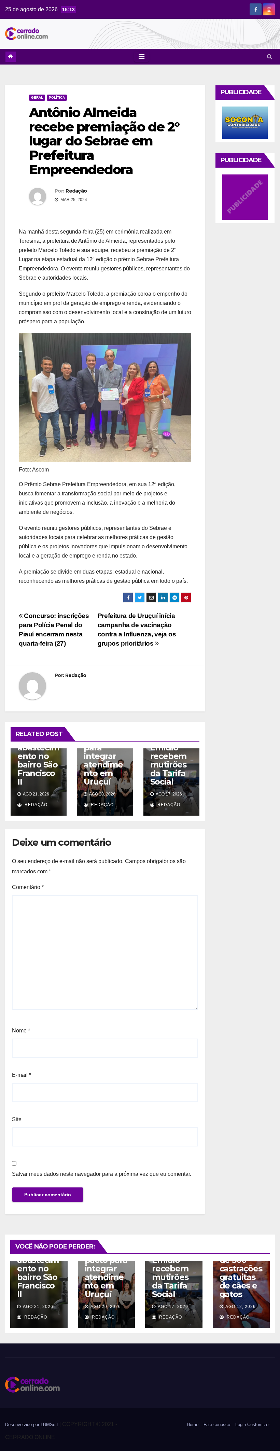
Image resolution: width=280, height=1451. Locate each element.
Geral (37, 97)
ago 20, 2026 (105, 1306)
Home (192, 1424)
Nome (21, 1030)
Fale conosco (217, 1424)
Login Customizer (252, 1424)
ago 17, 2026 (173, 1306)
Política (57, 97)
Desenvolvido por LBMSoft (32, 1424)
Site (17, 1119)
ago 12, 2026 (240, 1306)
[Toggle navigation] (141, 57)
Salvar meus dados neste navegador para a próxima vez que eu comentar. (101, 1174)
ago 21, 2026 (38, 1306)
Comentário (28, 887)
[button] (269, 56)
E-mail (21, 1075)
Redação (76, 191)
